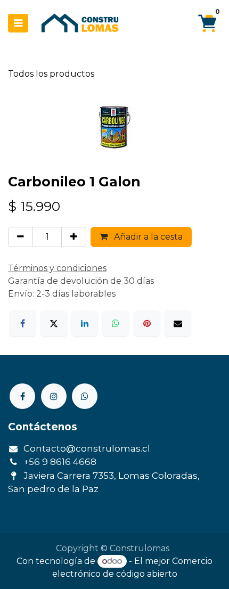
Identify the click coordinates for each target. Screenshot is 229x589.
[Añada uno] (73, 237)
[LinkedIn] (84, 323)
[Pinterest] (147, 323)
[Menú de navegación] (18, 23)
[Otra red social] (84, 396)
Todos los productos (51, 74)
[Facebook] (22, 323)
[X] (54, 323)
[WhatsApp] (115, 323)
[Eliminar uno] (20, 237)
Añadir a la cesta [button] (147, 237)
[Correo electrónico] (178, 323)
